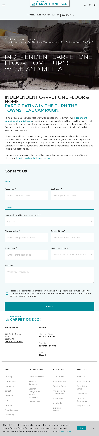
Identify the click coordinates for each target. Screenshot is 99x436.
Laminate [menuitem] (9, 396)
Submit (49, 306)
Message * (9, 265)
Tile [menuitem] (6, 400)
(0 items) (94, 5)
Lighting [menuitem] (9, 405)
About (22, 39)
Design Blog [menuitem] (34, 402)
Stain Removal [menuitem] (59, 376)
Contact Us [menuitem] (82, 393)
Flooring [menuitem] (8, 376)
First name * (10, 189)
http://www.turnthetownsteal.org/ (33, 158)
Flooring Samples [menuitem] (33, 382)
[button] (84, 5)
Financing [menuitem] (9, 415)
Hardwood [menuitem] (9, 386)
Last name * (56, 189)
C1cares (32, 39)
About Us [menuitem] (81, 376)
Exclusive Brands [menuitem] (57, 409)
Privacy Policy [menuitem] (83, 406)
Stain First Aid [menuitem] (59, 381)
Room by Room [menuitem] (84, 381)
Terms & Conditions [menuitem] (82, 399)
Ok (81, 428)
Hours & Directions (14, 342)
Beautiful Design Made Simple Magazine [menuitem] (35, 393)
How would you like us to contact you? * (22, 215)
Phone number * (12, 231)
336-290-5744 (68, 15)
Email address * (58, 231)
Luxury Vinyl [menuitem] (10, 381)
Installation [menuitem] (58, 403)
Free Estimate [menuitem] (11, 410)
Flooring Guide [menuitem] (59, 386)
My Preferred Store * (60, 248)
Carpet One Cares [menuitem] (82, 387)
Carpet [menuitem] (8, 391)
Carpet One (10, 39)
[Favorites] (89, 5)
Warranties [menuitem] (58, 398)
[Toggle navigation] (3, 5)
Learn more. (65, 431)
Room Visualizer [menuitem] (36, 376)
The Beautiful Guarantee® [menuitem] (59, 392)
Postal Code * (11, 248)
